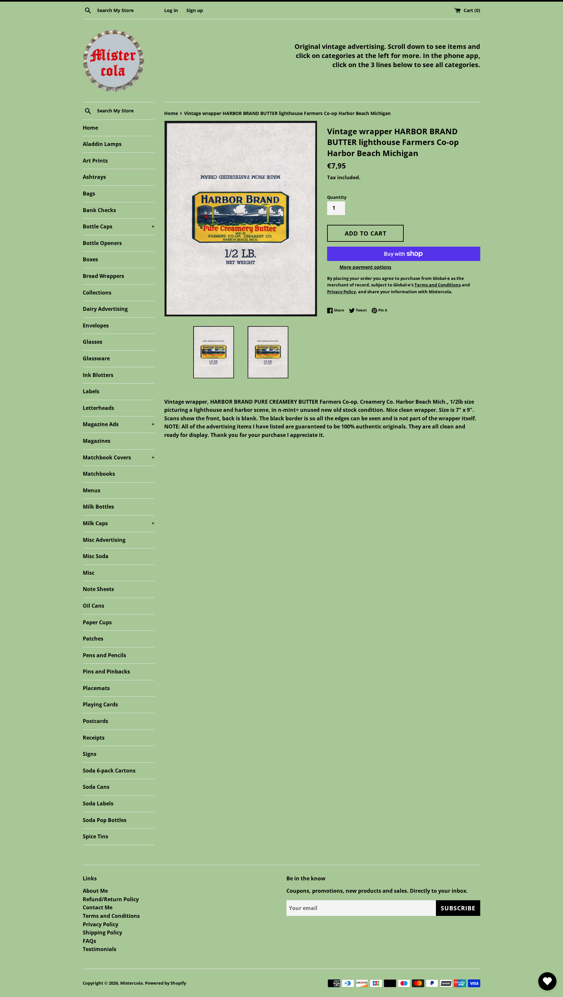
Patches (93, 638)
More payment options (365, 267)
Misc (88, 572)
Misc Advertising (104, 539)
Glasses (92, 341)
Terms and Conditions (111, 915)
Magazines (96, 440)
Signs (89, 754)
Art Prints (95, 160)
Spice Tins (95, 836)
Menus (91, 490)
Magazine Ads (118, 424)
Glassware (96, 358)
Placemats (96, 688)
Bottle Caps (118, 226)
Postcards (95, 721)
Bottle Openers (102, 243)
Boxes (90, 259)
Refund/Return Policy (111, 899)
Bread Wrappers (103, 276)
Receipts (94, 737)
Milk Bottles (98, 506)
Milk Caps (118, 523)
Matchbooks (99, 473)
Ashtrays (94, 177)
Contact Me (97, 907)
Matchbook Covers (118, 457)
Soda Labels (98, 803)
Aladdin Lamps (102, 144)
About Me (95, 890)
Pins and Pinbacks (106, 671)
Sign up (194, 10)
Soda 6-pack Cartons (109, 770)
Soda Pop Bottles (104, 820)
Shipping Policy (102, 932)
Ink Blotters (98, 375)
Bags (89, 193)
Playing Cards (100, 704)
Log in (171, 10)
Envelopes (96, 325)
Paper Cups (97, 622)
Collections (97, 292)
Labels (91, 391)
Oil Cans (93, 605)
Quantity (336, 197)
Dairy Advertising (105, 308)
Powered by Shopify (165, 983)
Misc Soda (95, 556)
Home (90, 127)
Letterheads (98, 408)
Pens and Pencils (104, 655)
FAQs (89, 941)
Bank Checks (99, 210)
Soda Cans (96, 786)
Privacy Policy (100, 924)
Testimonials (99, 949)
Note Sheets (98, 589)
